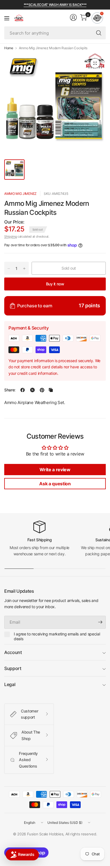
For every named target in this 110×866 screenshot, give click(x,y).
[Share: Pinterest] (42, 390)
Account (13, 652)
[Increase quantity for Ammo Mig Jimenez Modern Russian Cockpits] (24, 268)
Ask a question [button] (55, 483)
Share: (10, 390)
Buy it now (55, 283)
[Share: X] (32, 390)
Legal (9, 684)
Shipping (10, 236)
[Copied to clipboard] (50, 390)
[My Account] (73, 17)
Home (8, 48)
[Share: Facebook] (22, 390)
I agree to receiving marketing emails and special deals (57, 636)
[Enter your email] (100, 622)
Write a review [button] (55, 469)
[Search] (99, 32)
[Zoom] (95, 63)
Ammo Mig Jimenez (20, 193)
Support (12, 668)
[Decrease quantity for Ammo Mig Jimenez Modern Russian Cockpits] (9, 268)
